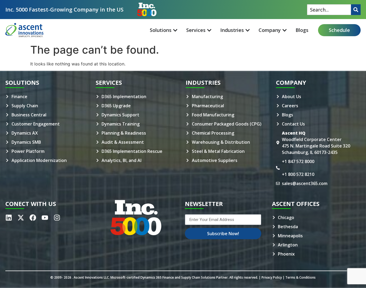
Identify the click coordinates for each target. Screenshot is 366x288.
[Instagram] (57, 217)
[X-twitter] (20, 217)
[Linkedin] (8, 217)
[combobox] (329, 9)
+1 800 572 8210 (298, 174)
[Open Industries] (247, 30)
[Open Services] (209, 30)
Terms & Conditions (300, 277)
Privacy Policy (272, 277)
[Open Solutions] (175, 30)
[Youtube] (45, 217)
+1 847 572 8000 (298, 161)
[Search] (356, 9)
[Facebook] (32, 217)
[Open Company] (284, 30)
